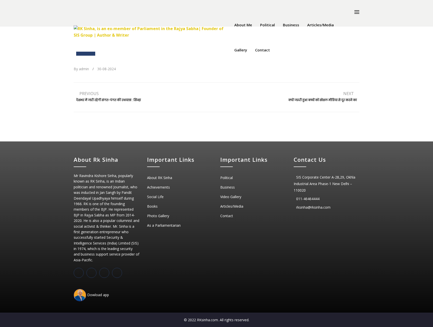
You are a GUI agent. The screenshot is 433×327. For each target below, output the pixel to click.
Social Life (155, 196)
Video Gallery (230, 196)
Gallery (240, 49)
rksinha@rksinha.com (313, 207)
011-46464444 (307, 198)
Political (267, 24)
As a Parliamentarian (164, 225)
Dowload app (97, 294)
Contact (262, 49)
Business (291, 24)
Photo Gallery (158, 215)
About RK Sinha (159, 177)
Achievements (158, 187)
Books (152, 206)
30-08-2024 (106, 68)
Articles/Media (320, 24)
